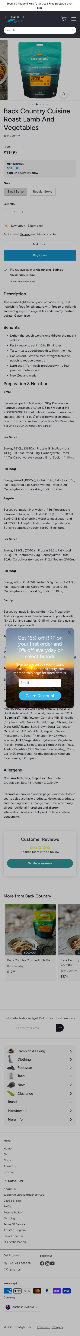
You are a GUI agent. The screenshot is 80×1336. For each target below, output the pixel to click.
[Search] (73, 30)
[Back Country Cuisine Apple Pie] (30, 940)
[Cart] (64, 19)
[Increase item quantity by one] (22, 212)
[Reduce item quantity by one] (8, 212)
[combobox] (40, 30)
